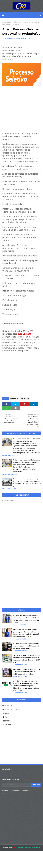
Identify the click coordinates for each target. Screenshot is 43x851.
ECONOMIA (7, 721)
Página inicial (7, 22)
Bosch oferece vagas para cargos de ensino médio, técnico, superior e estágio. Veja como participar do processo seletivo (27, 482)
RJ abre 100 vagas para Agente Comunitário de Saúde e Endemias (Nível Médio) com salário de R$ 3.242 (26, 619)
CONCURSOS (8, 705)
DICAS (5, 717)
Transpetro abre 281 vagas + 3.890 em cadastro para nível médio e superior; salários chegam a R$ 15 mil (26, 658)
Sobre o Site (27, 791)
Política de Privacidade (11, 791)
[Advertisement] (21, 107)
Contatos (6, 794)
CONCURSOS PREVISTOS (11, 709)
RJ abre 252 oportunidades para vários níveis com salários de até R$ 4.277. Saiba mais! (26, 645)
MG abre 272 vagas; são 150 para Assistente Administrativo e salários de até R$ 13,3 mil (26, 671)
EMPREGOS (14, 399)
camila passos (9, 38)
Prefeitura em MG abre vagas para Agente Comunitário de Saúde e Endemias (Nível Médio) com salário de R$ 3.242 (26, 633)
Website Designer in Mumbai (28, 848)
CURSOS (6, 713)
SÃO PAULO (18, 22)
